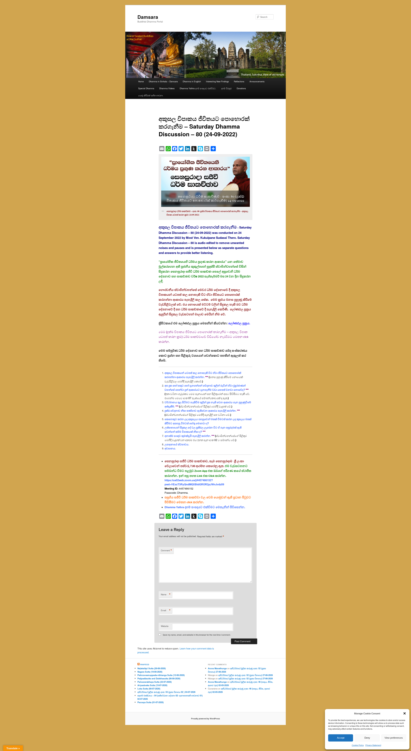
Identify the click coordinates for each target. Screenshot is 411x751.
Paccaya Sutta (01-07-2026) (150, 702)
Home (141, 81)
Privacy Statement (373, 745)
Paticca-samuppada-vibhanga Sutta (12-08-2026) (161, 675)
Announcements (257, 81)
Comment (166, 550)
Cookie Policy (358, 745)
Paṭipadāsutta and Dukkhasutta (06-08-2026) (158, 678)
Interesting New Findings (217, 81)
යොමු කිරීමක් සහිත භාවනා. (150, 95)
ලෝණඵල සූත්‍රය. (239, 323)
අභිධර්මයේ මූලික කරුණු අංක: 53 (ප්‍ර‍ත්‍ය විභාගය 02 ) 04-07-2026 (166, 691)
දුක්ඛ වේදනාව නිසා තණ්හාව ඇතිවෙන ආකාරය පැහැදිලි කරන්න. (200, 410)
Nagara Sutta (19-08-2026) (149, 671)
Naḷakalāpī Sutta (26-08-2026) (151, 668)
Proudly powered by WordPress (205, 718)
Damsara (147, 16)
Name (166, 594)
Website (164, 626)
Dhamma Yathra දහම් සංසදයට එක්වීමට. (198, 88)
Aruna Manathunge (217, 668)
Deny (367, 737)
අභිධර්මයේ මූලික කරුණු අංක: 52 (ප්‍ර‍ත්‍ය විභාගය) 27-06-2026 (245, 675)
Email (166, 610)
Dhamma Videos (167, 88)
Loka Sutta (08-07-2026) (148, 688)
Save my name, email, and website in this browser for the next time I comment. (197, 634)
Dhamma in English (192, 81)
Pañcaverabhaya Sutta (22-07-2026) (154, 681)
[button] (404, 713)
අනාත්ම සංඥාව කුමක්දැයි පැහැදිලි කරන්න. (188, 436)
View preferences (394, 737)
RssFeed (144, 664)
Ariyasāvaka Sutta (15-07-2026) (152, 685)
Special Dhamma (146, 88)
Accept (340, 737)
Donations (241, 88)
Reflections (239, 81)
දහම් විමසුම (226, 88)
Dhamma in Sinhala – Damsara (163, 81)
